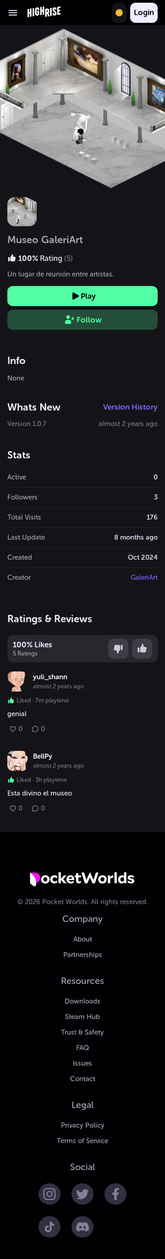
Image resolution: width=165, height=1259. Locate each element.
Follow (89, 319)
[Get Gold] (119, 13)
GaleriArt (144, 577)
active (16, 477)
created (19, 557)
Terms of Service (82, 1141)
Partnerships (82, 955)
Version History (130, 407)
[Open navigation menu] (12, 12)
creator (19, 577)
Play (88, 296)
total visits (24, 517)
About (82, 939)
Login (144, 12)
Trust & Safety (82, 1032)
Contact (82, 1079)
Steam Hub (82, 1017)
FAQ (82, 1048)
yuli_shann (50, 677)
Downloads (82, 1001)
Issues (82, 1063)
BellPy (42, 756)
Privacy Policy (82, 1125)
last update (26, 537)
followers (22, 497)
